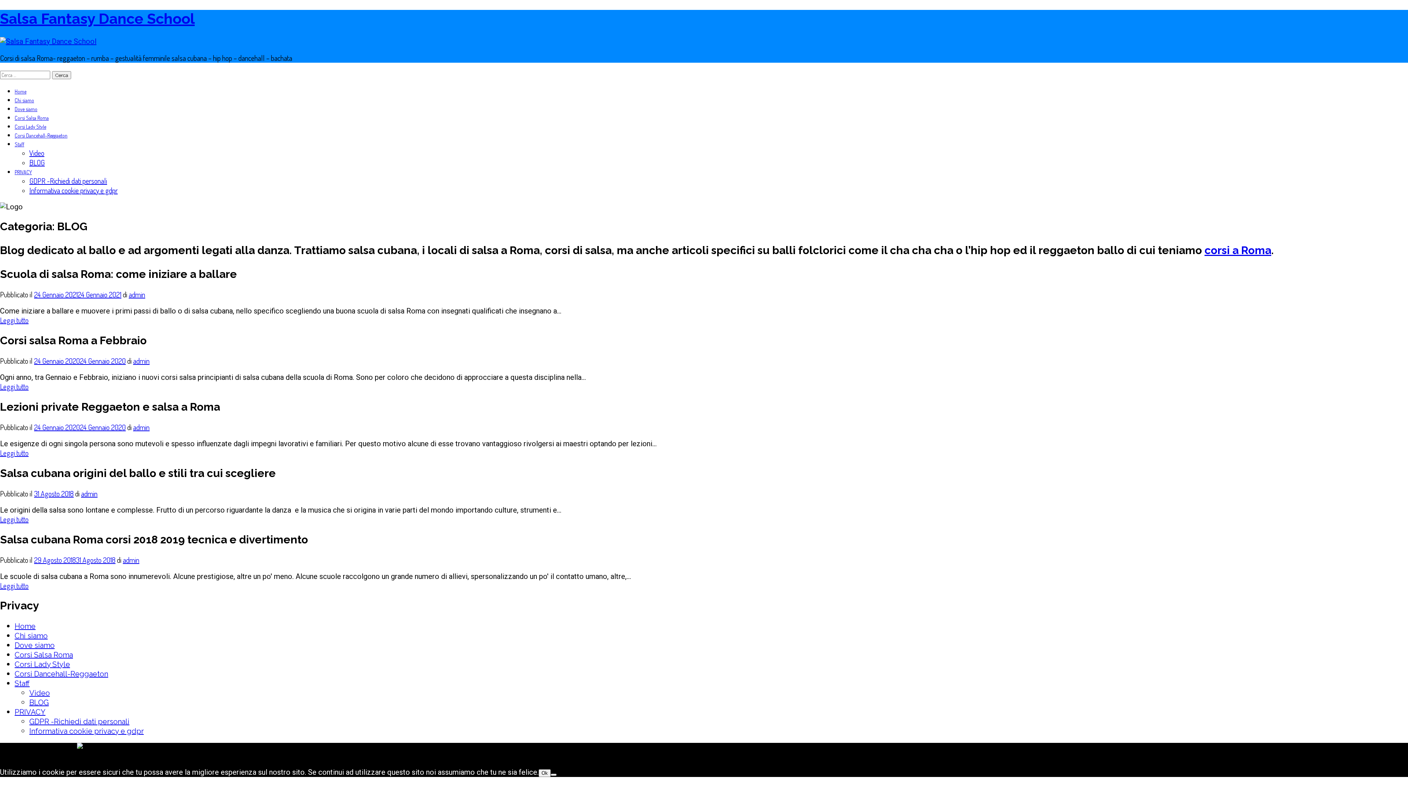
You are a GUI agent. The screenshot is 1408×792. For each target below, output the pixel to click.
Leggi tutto (14, 320)
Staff (19, 144)
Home (20, 91)
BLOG (37, 162)
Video (36, 153)
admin (137, 294)
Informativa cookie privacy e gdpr (73, 190)
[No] (554, 775)
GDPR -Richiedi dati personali (68, 181)
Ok (545, 773)
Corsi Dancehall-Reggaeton (41, 135)
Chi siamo (24, 100)
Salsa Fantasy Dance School (97, 18)
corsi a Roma (1237, 250)
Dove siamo (26, 109)
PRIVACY (23, 172)
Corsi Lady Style (30, 127)
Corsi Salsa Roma (32, 118)
